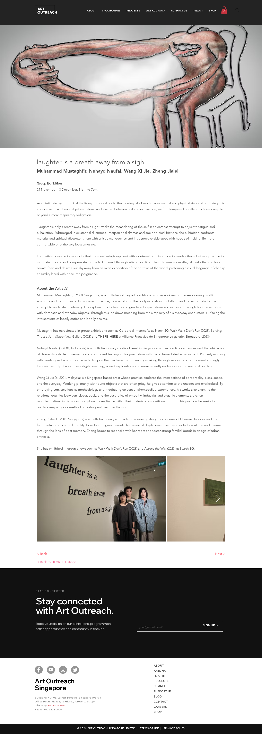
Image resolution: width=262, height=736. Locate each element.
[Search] (237, 10)
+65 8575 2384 (57, 705)
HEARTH (159, 676)
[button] (111, 11)
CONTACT (161, 701)
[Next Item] (218, 499)
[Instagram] (63, 670)
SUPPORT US (163, 691)
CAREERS (160, 707)
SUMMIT (159, 686)
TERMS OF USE (149, 728)
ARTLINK (160, 671)
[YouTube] (51, 670)
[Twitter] (75, 670)
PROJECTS (161, 681)
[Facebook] (39, 670)
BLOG (158, 696)
